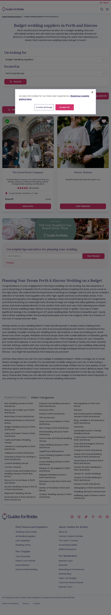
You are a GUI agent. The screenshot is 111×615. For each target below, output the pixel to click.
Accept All (65, 107)
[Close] (92, 92)
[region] (55, 102)
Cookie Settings (44, 107)
